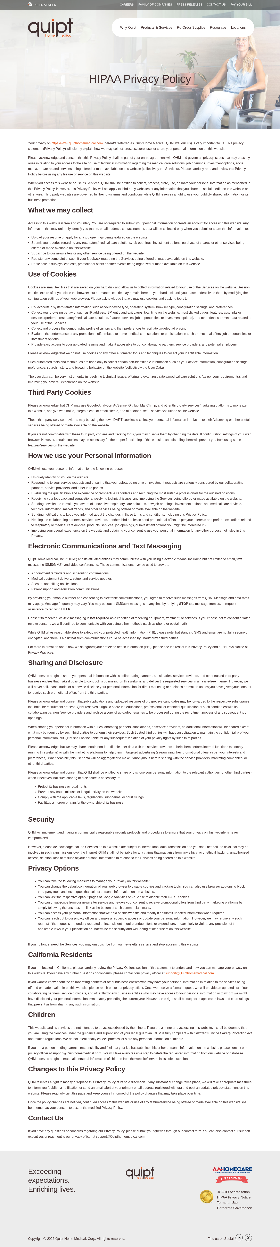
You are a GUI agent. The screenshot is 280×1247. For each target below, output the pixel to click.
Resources (218, 27)
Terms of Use (227, 1203)
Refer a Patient (45, 5)
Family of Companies (155, 4)
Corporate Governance (234, 1208)
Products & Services (156, 27)
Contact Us (216, 4)
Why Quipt (128, 27)
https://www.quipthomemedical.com (77, 143)
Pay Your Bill (241, 4)
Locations (238, 27)
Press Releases (189, 4)
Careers (127, 4)
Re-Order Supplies (191, 27)
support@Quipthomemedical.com (189, 973)
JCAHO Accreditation (233, 1192)
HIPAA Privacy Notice (233, 1197)
